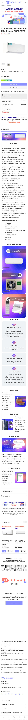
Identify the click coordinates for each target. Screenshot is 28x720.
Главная (3, 5)
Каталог (9, 5)
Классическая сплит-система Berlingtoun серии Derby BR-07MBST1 (7, 542)
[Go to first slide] (25, 582)
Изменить (13, 96)
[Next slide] (25, 16)
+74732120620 (5, 683)
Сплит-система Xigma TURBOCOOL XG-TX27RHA (20, 542)
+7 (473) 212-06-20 (6, 644)
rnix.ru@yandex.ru (6, 646)
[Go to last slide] (3, 16)
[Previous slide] (3, 582)
